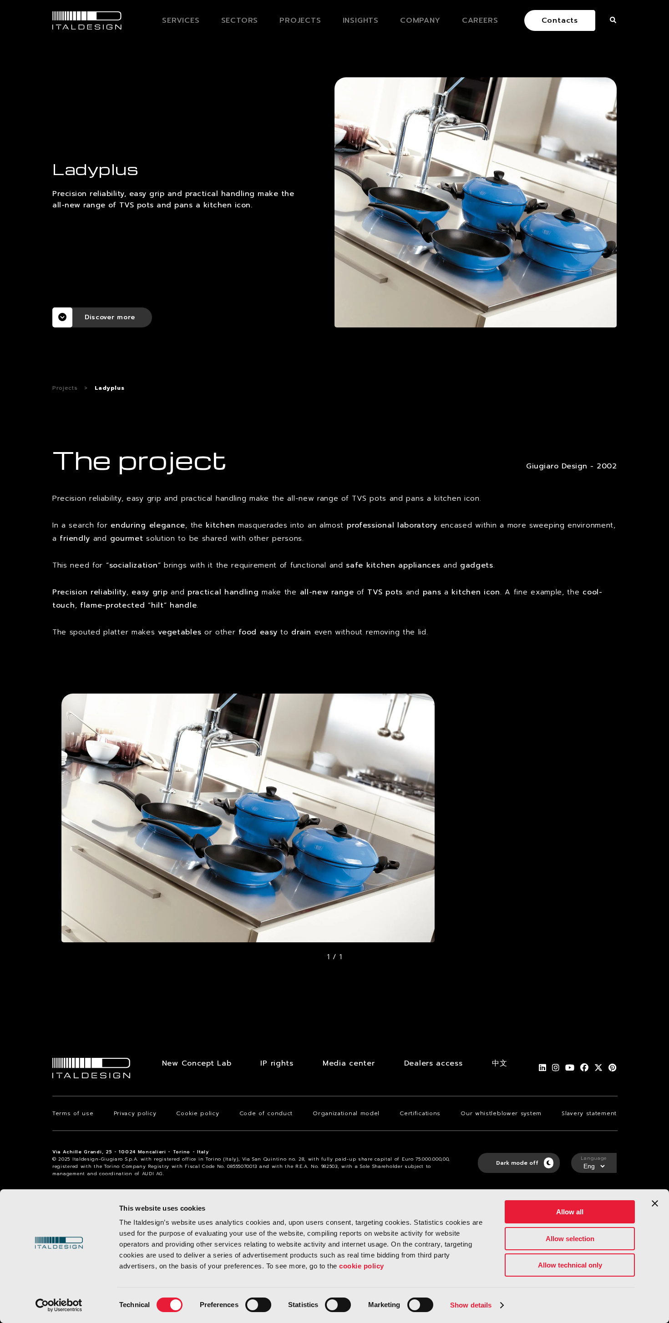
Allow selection (570, 1239)
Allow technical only (570, 1265)
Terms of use (72, 1113)
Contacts (560, 20)
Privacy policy (135, 1113)
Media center (349, 1063)
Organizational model (346, 1113)
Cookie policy (197, 1113)
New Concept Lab (197, 1063)
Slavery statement (589, 1113)
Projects (300, 20)
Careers (480, 20)
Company (420, 20)
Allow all (569, 1212)
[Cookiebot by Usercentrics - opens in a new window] (59, 1305)
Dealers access (433, 1063)
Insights (361, 20)
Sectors (239, 20)
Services (180, 20)
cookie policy (361, 1266)
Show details (471, 1305)
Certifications (420, 1113)
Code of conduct (266, 1113)
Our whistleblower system (501, 1113)
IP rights (276, 1063)
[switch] (258, 1305)
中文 (499, 1063)
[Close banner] (655, 1203)
